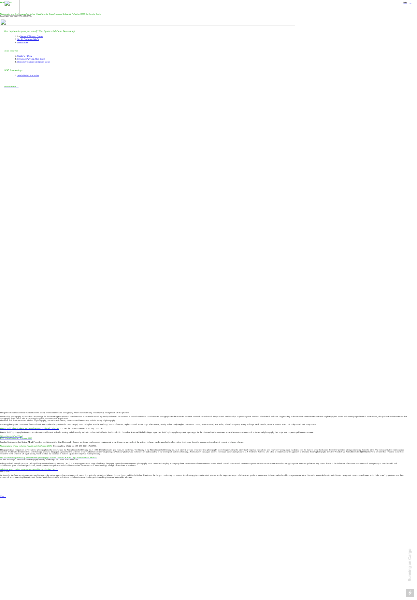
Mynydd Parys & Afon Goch (31, 59)
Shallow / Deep (24, 56)
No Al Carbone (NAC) (28, 39)
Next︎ (3, 496)
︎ (410, 2)
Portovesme (22, 42)
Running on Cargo (409, 565)
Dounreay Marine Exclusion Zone (33, 62)
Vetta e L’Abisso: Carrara (31, 36)
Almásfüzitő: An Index (28, 75)
